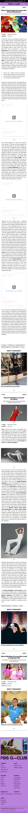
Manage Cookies (18, 767)
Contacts (3, 767)
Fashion (3, 783)
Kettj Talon (9, 36)
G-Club (3, 34)
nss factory (4, 771)
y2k (9, 685)
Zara (21, 605)
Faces (2, 781)
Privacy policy (17, 765)
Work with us (4, 769)
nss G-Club (17, 781)
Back (3, 7)
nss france (17, 785)
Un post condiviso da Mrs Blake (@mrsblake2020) (14, 214)
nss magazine (17, 777)
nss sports (17, 779)
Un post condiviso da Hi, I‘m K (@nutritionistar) (14, 305)
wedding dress (7, 484)
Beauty (3, 779)
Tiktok (2, 804)
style (22, 347)
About (2, 765)
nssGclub (11, 345)
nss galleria (17, 783)
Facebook (3, 800)
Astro (2, 777)
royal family (16, 347)
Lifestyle (3, 785)
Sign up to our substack (7, 794)
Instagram (3, 802)
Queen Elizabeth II (20, 345)
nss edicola (17, 787)
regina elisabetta (6, 347)
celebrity (4, 345)
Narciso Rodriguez (6, 605)
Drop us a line (17, 794)
